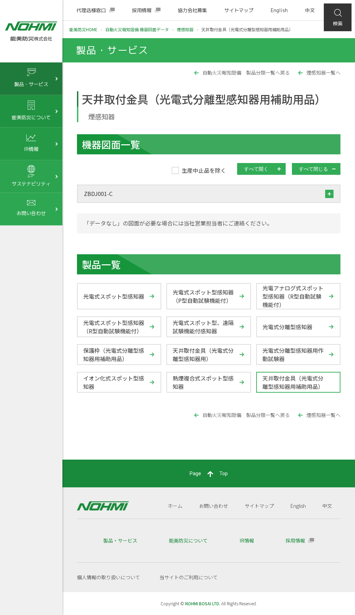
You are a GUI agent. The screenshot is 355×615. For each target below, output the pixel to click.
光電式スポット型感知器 (113, 296)
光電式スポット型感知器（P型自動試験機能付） (203, 296)
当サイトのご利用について (188, 577)
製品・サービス (120, 540)
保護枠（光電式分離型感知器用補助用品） (113, 354)
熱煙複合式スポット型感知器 (203, 382)
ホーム (175, 505)
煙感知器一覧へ (323, 73)
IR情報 (247, 540)
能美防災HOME (83, 29)
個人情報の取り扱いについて (108, 577)
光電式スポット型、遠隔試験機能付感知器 (203, 326)
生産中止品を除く (204, 170)
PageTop (209, 473)
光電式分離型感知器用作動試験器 (292, 354)
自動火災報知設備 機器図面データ (137, 29)
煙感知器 (185, 29)
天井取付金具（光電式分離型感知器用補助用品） (292, 382)
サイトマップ (238, 10)
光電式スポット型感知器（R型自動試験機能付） (113, 326)
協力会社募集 (192, 10)
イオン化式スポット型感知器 (113, 382)
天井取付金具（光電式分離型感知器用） (203, 354)
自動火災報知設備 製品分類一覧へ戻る (246, 73)
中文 (310, 10)
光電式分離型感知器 (287, 327)
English (279, 10)
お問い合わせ (213, 505)
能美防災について (188, 540)
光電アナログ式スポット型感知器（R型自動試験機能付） (292, 296)
